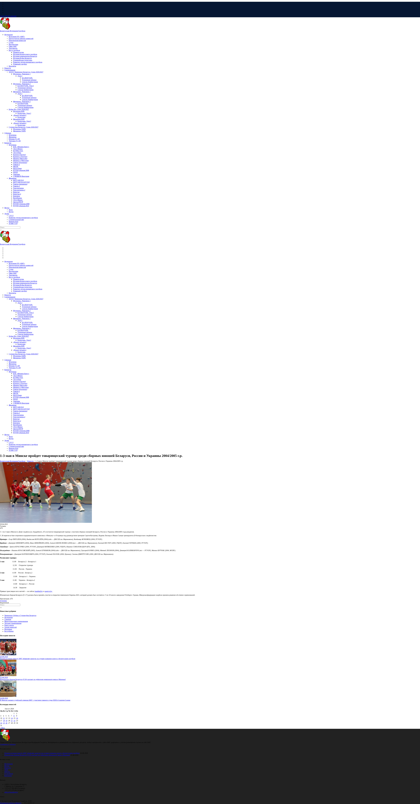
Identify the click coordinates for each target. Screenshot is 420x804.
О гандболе (8, 774)
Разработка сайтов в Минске (10, 803)
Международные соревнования (16, 621)
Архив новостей (10, 627)
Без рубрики (9, 631)
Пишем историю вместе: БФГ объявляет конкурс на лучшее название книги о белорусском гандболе (42, 753)
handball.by (39, 591)
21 (12, 721)
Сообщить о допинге (8, 744)
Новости (7, 768)
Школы (7, 772)
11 (4, 718)
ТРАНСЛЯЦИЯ (8, 16)
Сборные (7, 619)
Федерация (8, 617)
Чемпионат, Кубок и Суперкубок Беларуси (20, 615)
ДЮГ (6, 770)
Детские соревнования (12, 623)
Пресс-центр (9, 625)
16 (17, 718)
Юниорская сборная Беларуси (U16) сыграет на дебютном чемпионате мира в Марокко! (37, 755)
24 (1, 723)
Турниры (3, 601)
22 (14, 721)
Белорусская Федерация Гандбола (12, 31)
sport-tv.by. (48, 591)
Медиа (6, 766)
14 (12, 718)
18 (4, 721)
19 (6, 721)
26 (6, 723)
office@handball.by (11, 792)
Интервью (8, 629)
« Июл (2, 728)
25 (4, 723)
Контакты (8, 776)
